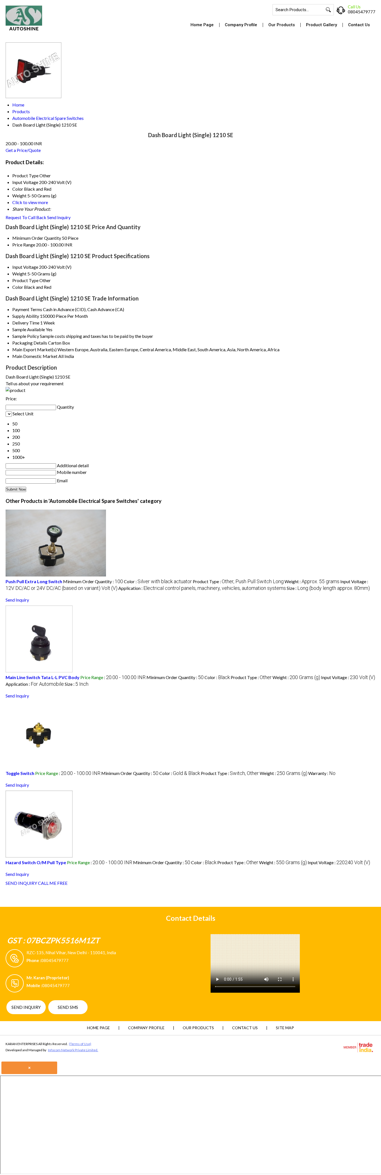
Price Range (23, 244)
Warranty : (322, 773)
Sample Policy (25, 336)
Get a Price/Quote (23, 150)
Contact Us (359, 24)
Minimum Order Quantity (36, 238)
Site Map (285, 1027)
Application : (202, 588)
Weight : (311, 581)
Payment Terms (27, 309)
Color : (158, 581)
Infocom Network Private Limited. (73, 1050)
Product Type (25, 280)
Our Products (281, 24)
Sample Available (28, 329)
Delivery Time (25, 322)
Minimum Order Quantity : (93, 581)
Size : (328, 588)
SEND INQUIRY (21, 883)
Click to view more (30, 202)
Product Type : (238, 581)
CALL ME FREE (52, 883)
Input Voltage (25, 267)
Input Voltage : (348, 677)
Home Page (202, 24)
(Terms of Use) (80, 1044)
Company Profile (241, 24)
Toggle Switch (20, 773)
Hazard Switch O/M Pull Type (36, 862)
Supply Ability (25, 316)
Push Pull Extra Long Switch (34, 581)
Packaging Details (29, 342)
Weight (19, 273)
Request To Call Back (26, 217)
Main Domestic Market (34, 356)
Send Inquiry (59, 217)
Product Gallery (321, 24)
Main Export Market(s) (34, 349)
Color (17, 287)
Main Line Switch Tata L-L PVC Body (42, 677)
